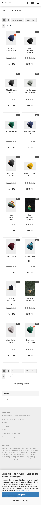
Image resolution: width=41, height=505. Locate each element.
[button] (4, 20)
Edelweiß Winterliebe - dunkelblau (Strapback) (11, 301)
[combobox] (17, 20)
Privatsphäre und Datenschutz (12, 433)
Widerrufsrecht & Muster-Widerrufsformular (16, 415)
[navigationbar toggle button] (38, 3)
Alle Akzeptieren (21, 495)
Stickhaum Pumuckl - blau (11, 49)
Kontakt (5, 423)
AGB (4, 430)
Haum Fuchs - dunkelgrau (11, 174)
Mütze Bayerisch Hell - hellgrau (30, 91)
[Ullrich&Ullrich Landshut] (5, 3)
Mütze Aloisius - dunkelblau (29, 133)
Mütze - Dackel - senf (29, 174)
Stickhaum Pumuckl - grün (30, 341)
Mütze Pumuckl (11, 132)
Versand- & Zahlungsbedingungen (13, 419)
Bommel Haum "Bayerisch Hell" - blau (30, 259)
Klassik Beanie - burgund (11, 258)
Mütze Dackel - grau (11, 341)
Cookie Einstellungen (9, 437)
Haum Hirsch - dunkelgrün (30, 299)
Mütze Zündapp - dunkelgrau (11, 91)
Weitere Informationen (20, 500)
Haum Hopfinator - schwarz (30, 217)
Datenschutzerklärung (22, 490)
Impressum (6, 426)
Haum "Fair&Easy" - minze (11, 217)
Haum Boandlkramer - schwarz (29, 50)
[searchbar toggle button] (27, 3)
